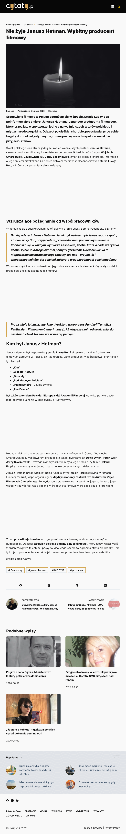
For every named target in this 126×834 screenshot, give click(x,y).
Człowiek (52, 111)
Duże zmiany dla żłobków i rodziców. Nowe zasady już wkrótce (35, 770)
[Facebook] (20, 585)
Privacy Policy (112, 827)
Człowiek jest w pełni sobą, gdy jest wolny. (97, 784)
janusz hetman (37, 570)
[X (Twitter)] (49, 585)
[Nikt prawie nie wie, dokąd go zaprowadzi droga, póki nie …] (11, 784)
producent (77, 570)
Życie (69, 811)
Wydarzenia (82, 811)
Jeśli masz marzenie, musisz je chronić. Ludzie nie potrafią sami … (98, 770)
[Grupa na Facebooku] (17, 800)
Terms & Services (93, 827)
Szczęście (30, 811)
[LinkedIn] (105, 585)
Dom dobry (15, 570)
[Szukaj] (119, 7)
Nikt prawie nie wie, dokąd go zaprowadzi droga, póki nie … (36, 784)
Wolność (57, 811)
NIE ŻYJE (58, 570)
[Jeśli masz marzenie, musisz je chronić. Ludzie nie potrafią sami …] (70, 770)
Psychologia (13, 811)
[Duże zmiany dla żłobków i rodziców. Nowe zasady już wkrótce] (11, 770)
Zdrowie (30, 816)
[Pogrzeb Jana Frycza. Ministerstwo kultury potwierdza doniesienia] (33, 651)
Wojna (43, 811)
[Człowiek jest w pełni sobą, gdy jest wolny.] (70, 784)
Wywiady (99, 811)
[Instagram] (12, 800)
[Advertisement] (63, 193)
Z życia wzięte (14, 816)
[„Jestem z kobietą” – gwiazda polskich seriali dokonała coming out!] (33, 709)
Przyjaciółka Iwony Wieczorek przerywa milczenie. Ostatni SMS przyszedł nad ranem (91, 676)
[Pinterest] (77, 585)
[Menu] (112, 6)
